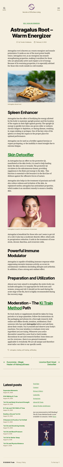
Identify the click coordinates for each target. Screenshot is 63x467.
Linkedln (36, 395)
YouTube (36, 384)
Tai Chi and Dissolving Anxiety (14, 426)
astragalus (13, 350)
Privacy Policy (38, 391)
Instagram (36, 399)
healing (19, 350)
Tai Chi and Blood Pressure (12, 432)
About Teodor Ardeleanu (41, 406)
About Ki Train (38, 402)
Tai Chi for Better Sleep (11, 437)
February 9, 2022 (41, 42)
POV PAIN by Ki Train (10, 396)
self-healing (25, 350)
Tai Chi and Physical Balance (13, 443)
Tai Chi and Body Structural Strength (16, 402)
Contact (35, 388)
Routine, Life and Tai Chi (11, 414)
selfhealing (33, 350)
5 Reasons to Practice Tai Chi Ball (15, 420)
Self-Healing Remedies (31, 23)
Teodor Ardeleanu (26, 42)
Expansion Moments (10, 390)
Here (54, 417)
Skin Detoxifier (21, 154)
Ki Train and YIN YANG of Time (14, 408)
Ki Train (11, 462)
